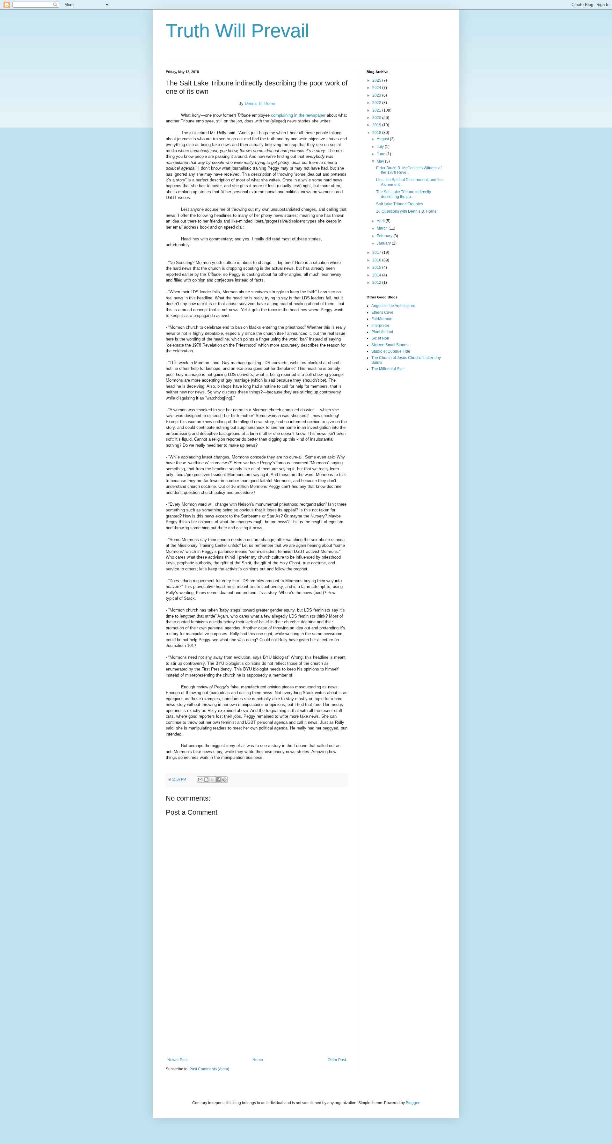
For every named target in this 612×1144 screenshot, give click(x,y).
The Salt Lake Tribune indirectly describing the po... (403, 194)
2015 (377, 267)
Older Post (337, 1060)
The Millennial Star (387, 369)
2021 (377, 110)
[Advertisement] (256, 1005)
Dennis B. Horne (260, 103)
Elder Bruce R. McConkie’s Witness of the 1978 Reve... (408, 170)
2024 (377, 87)
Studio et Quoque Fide (390, 351)
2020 (377, 117)
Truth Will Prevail (237, 30)
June (381, 154)
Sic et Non (380, 338)
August (383, 139)
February (385, 236)
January (384, 243)
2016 (377, 260)
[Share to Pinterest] (224, 779)
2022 (377, 102)
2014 (377, 275)
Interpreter (380, 325)
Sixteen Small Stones (389, 345)
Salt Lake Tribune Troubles (399, 204)
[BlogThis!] (206, 779)
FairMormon (381, 319)
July (381, 146)
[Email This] (200, 779)
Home (257, 1060)
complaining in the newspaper (298, 115)
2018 (377, 132)
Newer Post (177, 1060)
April (381, 221)
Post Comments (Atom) (209, 1069)
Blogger (412, 1103)
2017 (377, 252)
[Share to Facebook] (218, 779)
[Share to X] (212, 779)
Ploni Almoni (382, 332)
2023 (377, 95)
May (381, 161)
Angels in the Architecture (393, 306)
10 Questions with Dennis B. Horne (406, 211)
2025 (377, 80)
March (383, 228)
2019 (377, 125)
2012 (377, 282)
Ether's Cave (382, 312)
